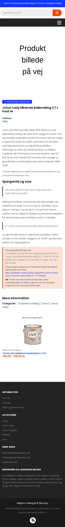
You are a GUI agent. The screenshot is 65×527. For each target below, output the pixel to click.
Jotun (5, 421)
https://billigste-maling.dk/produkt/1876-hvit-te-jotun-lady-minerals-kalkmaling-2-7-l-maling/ (32, 274)
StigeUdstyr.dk (9, 462)
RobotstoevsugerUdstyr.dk (16, 452)
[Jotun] (45, 303)
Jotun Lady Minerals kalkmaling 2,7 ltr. (24, 353)
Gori (4, 439)
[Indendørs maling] (29, 303)
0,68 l (5, 121)
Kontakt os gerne (29, 282)
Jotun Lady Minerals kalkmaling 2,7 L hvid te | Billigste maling (32, 3)
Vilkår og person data (13, 407)
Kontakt (6, 402)
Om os (5, 398)
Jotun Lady (8, 425)
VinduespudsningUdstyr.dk (16, 457)
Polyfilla (6, 434)
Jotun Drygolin (9, 430)
